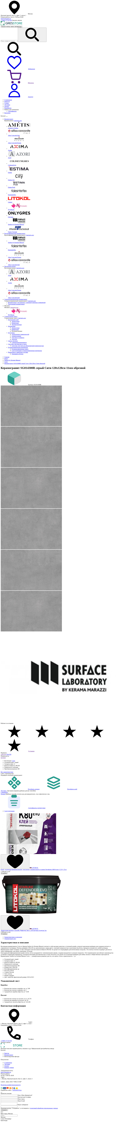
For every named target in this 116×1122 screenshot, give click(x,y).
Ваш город (21, 1099)
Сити (6, 362)
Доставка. (4, 791)
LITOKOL (35, 867)
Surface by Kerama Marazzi (12, 360)
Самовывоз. (4, 792)
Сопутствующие (9, 811)
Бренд (6, 358)
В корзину (4, 873)
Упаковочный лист (10, 938)
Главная (6, 357)
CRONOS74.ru (16, 1090)
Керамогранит (8, 1055)
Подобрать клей (72, 789)
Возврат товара (9, 1067)
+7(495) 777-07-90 (6, 20)
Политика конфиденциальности (11, 1085)
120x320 (8, 754)
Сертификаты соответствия (36, 808)
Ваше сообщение (23, 1104)
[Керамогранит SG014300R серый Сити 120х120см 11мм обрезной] (31, 425)
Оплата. (3, 794)
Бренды (6, 1053)
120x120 (3, 754)
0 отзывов (31, 751)
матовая (3, 757)
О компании (8, 1062)
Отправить (4, 1110)
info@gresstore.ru (6, 18)
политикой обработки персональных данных (44, 1108)
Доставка (7, 1064)
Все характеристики (7, 772)
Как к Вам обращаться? (25, 1095)
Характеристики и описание (13, 937)
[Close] (7, 116)
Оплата (6, 1066)
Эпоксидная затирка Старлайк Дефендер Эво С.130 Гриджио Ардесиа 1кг (24, 930)
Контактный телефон (24, 1097)
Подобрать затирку (34, 789)
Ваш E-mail (21, 1101)
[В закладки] (15, 861)
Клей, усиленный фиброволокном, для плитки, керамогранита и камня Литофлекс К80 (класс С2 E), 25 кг (34, 869)
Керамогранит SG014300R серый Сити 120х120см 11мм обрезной (24, 363)
